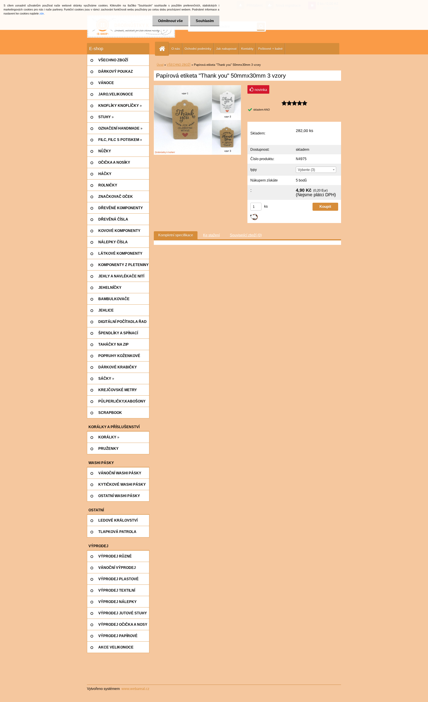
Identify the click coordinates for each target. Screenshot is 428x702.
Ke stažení (211, 235)
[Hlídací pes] (254, 215)
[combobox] (316, 170)
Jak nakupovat (226, 48)
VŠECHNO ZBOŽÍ (179, 64)
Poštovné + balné (270, 48)
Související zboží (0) (246, 235)
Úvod (160, 64)
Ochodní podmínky (198, 48)
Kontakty (247, 48)
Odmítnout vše (170, 21)
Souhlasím (205, 21)
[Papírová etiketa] (197, 87)
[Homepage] (164, 48)
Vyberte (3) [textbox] (306, 170)
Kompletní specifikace (175, 235)
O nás (175, 48)
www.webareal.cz (135, 689)
